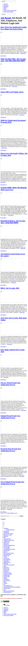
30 (13, 513)
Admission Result (10, 529)
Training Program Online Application (11, 587)
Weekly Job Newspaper (8, 590)
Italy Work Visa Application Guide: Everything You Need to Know (14, 28)
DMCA (5, 7)
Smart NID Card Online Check (12, 92)
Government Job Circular (9, 549)
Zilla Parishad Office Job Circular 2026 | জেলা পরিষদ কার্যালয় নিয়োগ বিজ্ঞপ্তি (13, 60)
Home (4, 9)
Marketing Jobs (6, 562)
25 (4, 523)
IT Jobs (5, 557)
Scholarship (6, 579)
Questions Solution (7, 574)
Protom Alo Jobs (7, 572)
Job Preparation (6, 559)
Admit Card (6, 531)
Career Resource (7, 538)
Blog (4, 537)
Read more (22, 53)
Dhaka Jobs (6, 544)
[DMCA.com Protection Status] (5, 602)
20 (12, 513)
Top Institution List (7, 585)
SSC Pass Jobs (6, 580)
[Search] (1, 1)
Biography (5, 536)
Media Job (5, 563)
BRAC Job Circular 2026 (10, 288)
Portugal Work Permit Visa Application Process (11, 450)
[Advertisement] (14, 631)
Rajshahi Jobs (6, 575)
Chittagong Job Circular (8, 540)
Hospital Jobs (6, 550)
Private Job (5, 571)
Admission (5, 528)
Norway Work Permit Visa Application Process (10, 384)
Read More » (4, 55)
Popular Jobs (6, 570)
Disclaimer (5, 6)
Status (4, 581)
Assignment (6, 532)
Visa (4, 589)
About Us (5, 3)
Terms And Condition (8, 11)
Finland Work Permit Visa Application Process (10, 417)
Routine (5, 577)
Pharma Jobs (6, 568)
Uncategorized (6, 588)
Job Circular (6, 558)
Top (4, 584)
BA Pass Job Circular (8, 533)
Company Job (6, 541)
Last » (16, 513)
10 (10, 513)
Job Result (6, 18)
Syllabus (5, 583)
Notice (4, 566)
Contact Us (6, 5)
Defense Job (6, 542)
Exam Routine (6, 548)
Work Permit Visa (7, 592)
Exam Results (6, 546)
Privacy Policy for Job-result (9, 10)
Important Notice (7, 554)
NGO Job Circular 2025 (8, 564)
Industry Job (6, 555)
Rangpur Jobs (6, 576)
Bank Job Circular (7, 534)
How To (5, 551)
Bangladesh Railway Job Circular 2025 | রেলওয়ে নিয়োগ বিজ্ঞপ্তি (13, 222)
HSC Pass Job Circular (8, 553)
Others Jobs (6, 567)
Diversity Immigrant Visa (9, 545)
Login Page (6, 561)
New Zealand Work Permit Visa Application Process (12, 483)
